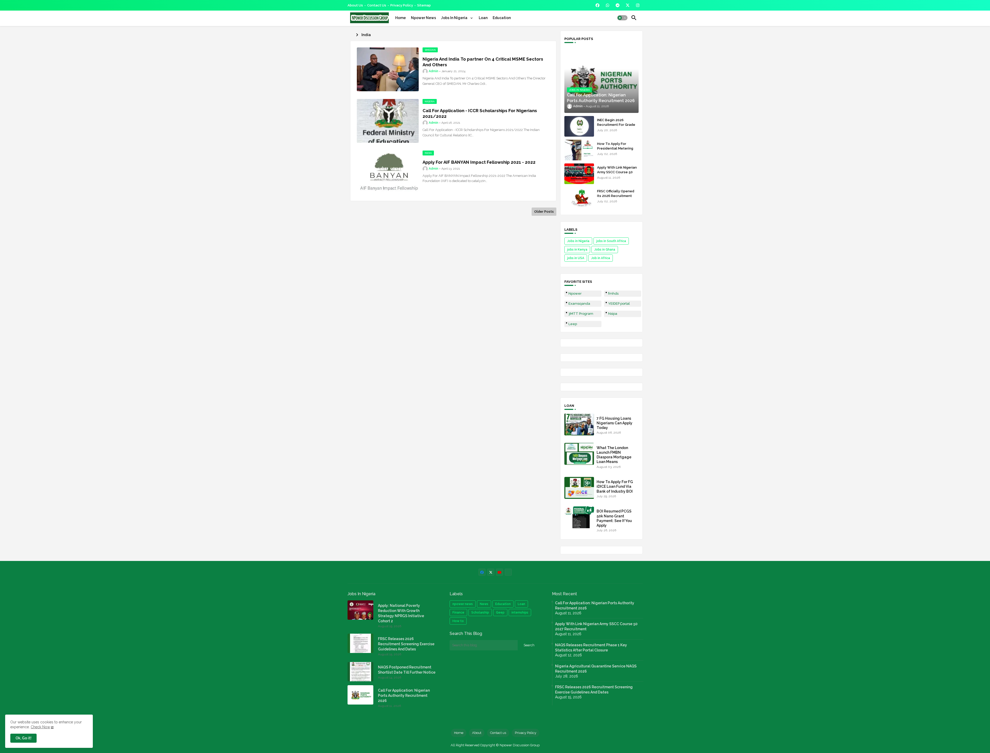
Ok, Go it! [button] (23, 738)
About (476, 733)
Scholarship (480, 612)
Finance (458, 612)
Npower (575, 293)
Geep (500, 612)
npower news (462, 604)
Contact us (376, 5)
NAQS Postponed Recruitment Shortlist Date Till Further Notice (406, 669)
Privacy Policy (401, 5)
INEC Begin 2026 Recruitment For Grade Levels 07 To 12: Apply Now (616, 127)
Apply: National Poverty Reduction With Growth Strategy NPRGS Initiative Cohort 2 (401, 613)
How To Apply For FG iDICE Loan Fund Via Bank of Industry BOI (615, 486)
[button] (622, 17)
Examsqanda (579, 303)
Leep (572, 324)
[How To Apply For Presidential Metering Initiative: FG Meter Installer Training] (579, 150)
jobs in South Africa (611, 241)
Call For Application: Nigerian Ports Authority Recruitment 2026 (404, 695)
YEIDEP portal (619, 303)
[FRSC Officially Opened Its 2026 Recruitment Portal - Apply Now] (579, 197)
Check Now (40, 727)
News (484, 604)
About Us (355, 5)
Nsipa (612, 314)
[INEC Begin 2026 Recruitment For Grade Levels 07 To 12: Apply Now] (579, 126)
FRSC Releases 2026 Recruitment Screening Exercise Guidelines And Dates (406, 644)
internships (520, 612)
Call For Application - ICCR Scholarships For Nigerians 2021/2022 (480, 113)
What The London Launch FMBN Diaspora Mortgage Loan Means (614, 455)
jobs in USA (575, 258)
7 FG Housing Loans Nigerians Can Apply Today (614, 423)
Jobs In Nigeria (454, 18)
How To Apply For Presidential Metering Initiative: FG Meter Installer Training (615, 151)
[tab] (400, 18)
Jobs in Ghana (604, 249)
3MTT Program (580, 314)
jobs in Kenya (577, 249)
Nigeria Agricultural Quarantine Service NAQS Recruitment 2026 (596, 668)
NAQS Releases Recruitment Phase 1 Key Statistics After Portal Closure (591, 647)
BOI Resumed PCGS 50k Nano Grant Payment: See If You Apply (614, 518)
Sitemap (424, 5)
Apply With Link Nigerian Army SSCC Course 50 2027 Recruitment (617, 172)
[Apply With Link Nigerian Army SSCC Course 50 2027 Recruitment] (579, 173)
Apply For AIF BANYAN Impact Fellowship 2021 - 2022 (479, 162)
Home (400, 18)
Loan (483, 18)
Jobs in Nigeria (578, 241)
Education (502, 18)
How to (458, 621)
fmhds (613, 293)
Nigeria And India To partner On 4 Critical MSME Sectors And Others (483, 61)
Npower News (423, 18)
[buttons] (597, 5)
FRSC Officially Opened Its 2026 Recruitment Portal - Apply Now (615, 195)
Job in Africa (600, 258)
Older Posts (544, 211)
